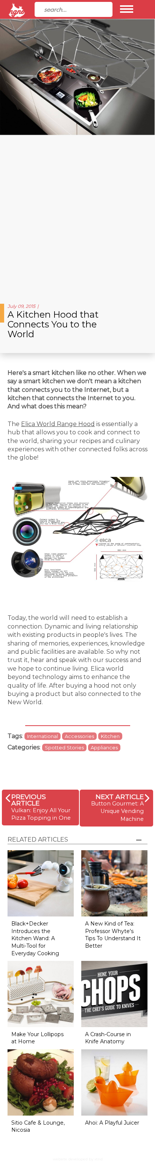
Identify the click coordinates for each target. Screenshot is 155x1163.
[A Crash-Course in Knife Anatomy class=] (114, 993)
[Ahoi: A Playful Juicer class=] (114, 1081)
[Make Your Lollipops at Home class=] (41, 993)
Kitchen (110, 736)
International (42, 736)
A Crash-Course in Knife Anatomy (108, 1038)
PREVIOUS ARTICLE (28, 800)
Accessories (79, 736)
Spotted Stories (64, 747)
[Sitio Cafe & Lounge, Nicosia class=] (41, 1081)
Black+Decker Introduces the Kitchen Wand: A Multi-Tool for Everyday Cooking (35, 938)
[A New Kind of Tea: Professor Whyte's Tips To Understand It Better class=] (114, 883)
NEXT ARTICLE (120, 797)
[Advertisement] (77, 216)
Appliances (104, 747)
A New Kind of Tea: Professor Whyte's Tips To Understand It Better (113, 934)
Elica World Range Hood (58, 424)
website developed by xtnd (78, 1159)
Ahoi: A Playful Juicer (112, 1122)
